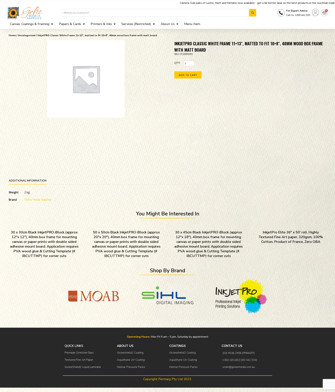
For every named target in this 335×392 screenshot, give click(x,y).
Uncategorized (26, 35)
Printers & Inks (101, 24)
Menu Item (192, 24)
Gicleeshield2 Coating (130, 352)
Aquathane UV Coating (131, 360)
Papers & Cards (70, 24)
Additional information (27, 181)
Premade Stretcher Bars (79, 352)
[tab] (27, 181)
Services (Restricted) (136, 24)
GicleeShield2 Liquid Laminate (83, 367)
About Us (168, 24)
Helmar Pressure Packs (131, 367)
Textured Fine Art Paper (79, 360)
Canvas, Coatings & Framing (29, 24)
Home (12, 35)
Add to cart (188, 75)
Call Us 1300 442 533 (298, 15)
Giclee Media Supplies (37, 200)
